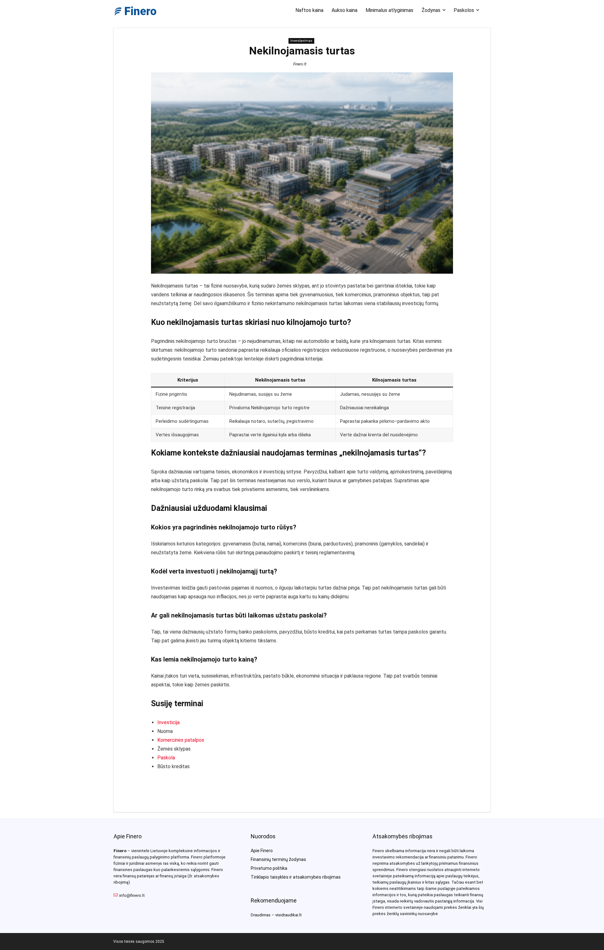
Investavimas (301, 41)
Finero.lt (299, 64)
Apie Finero (262, 850)
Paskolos (464, 10)
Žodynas (431, 10)
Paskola (166, 758)
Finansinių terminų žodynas (278, 859)
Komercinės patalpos (180, 740)
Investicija (168, 722)
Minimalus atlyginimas (389, 10)
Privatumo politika (269, 868)
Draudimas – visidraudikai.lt (276, 915)
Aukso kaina (344, 10)
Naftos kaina (309, 10)
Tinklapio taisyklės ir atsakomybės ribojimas (296, 877)
